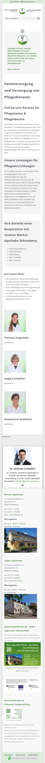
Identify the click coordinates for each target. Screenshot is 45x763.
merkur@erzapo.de (15, 514)
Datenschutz (20, 755)
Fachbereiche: (33, 755)
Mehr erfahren (14, 69)
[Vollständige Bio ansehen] (39, 481)
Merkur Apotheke (13, 494)
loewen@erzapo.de (15, 581)
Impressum (8, 755)
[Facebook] (22, 485)
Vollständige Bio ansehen (26, 481)
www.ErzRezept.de (14, 700)
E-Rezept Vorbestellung (17, 704)
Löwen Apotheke (13, 560)
